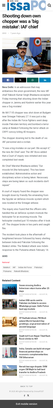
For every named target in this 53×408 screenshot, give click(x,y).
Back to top (26, 386)
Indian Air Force (25, 267)
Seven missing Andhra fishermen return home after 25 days (34, 288)
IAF (14, 267)
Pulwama (7, 271)
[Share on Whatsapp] (33, 80)
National (5, 262)
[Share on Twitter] (20, 80)
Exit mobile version (26, 403)
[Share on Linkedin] (45, 80)
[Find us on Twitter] (28, 396)
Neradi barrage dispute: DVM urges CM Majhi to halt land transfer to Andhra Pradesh (33, 369)
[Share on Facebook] (8, 80)
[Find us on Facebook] (24, 396)
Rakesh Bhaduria (21, 271)
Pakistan (38, 267)
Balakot (6, 267)
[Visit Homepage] (26, 5)
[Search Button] (49, 5)
